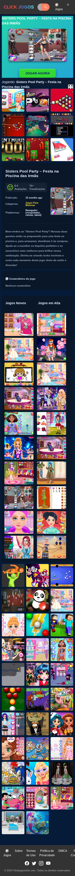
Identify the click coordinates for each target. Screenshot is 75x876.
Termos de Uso (31, 853)
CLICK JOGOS (19, 7)
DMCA (62, 850)
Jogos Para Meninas (31, 204)
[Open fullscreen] (70, 87)
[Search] (45, 7)
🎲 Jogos (59, 7)
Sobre (19, 850)
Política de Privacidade (47, 853)
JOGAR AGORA (37, 73)
